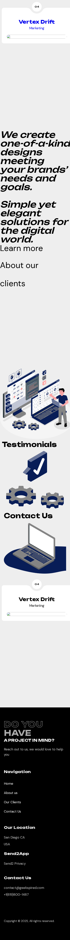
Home (8, 783)
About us (11, 793)
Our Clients (12, 802)
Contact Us (12, 811)
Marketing (35, 28)
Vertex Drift (35, 22)
